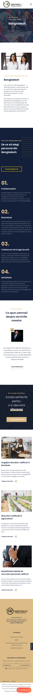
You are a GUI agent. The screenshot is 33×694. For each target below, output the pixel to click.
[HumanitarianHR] (12, 4)
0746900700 (19, 623)
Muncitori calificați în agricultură (11, 517)
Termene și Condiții (16, 637)
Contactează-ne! (16, 617)
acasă (11, 31)
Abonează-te (25, 665)
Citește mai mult (7, 481)
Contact (13, 681)
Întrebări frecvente (16, 648)
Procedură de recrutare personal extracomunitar (16, 644)
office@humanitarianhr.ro (18, 621)
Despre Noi (6, 681)
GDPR (16, 640)
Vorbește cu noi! (25, 690)
